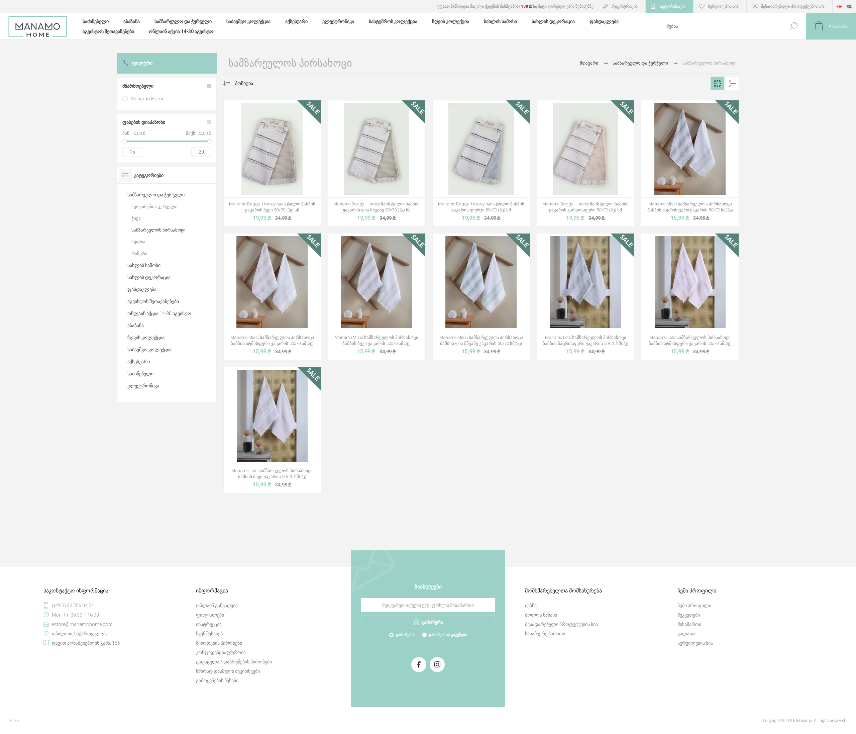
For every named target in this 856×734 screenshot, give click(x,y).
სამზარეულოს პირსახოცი (158, 230)
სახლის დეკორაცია (149, 277)
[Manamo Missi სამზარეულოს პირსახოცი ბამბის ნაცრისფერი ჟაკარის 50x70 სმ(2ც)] (689, 163)
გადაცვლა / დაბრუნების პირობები (234, 661)
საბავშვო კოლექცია (149, 349)
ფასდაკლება (141, 289)
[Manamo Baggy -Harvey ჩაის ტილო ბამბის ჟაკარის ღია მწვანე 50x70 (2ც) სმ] (376, 163)
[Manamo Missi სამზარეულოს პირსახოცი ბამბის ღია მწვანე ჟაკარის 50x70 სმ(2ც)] (481, 296)
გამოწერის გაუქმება (448, 634)
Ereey (14, 720)
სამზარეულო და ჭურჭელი (156, 194)
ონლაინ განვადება (217, 605)
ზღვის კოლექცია (146, 337)
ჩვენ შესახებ (209, 633)
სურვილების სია (695, 643)
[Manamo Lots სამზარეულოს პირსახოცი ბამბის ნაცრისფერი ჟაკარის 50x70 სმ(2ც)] (585, 296)
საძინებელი (140, 373)
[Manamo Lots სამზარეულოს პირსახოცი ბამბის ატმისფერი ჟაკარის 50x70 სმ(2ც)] (689, 296)
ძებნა (793, 26)
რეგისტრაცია (625, 6)
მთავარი (589, 63)
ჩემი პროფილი (694, 605)
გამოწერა (405, 634)
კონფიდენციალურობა (221, 652)
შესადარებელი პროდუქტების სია (793, 6)
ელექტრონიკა (143, 385)
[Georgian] (839, 6)
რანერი (139, 253)
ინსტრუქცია (209, 624)
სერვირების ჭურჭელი (154, 206)
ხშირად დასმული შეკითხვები (228, 671)
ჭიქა (136, 218)
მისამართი (689, 624)
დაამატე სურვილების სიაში (296, 180)
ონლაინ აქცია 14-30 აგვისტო (159, 313)
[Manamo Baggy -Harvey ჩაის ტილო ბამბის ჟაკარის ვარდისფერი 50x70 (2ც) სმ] (585, 163)
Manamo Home (147, 98)
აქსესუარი (138, 361)
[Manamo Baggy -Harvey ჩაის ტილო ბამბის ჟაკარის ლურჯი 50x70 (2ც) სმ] (481, 163)
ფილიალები (210, 615)
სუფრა (138, 241)
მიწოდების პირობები (219, 643)
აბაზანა (135, 325)
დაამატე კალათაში (264, 180)
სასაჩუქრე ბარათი (545, 633)
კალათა (686, 633)
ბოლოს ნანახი (541, 615)
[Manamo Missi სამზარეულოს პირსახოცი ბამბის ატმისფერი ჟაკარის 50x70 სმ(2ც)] (272, 296)
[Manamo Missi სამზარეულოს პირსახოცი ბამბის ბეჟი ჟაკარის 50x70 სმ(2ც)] (376, 296)
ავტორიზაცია (672, 6)
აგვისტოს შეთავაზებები (153, 301)
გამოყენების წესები (217, 680)
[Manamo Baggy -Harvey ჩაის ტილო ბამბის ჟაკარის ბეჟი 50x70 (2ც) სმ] (272, 163)
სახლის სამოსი (143, 265)
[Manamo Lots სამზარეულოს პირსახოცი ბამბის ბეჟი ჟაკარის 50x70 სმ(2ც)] (272, 430)
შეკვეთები (688, 615)
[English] (849, 6)
